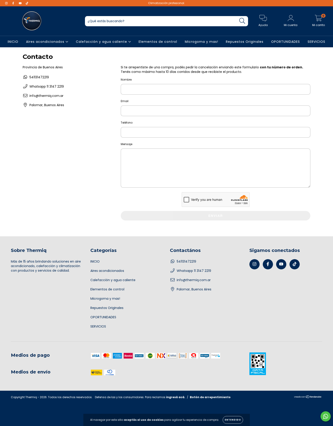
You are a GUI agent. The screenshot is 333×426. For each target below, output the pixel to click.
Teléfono (127, 122)
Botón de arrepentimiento (210, 397)
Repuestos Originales (244, 41)
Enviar (215, 216)
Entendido (233, 419)
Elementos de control (158, 41)
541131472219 (39, 77)
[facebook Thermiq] (13, 3)
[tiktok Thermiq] (27, 3)
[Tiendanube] (308, 397)
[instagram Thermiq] (6, 3)
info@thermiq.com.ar (46, 95)
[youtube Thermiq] (20, 3)
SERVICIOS (316, 41)
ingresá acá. (175, 397)
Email (124, 101)
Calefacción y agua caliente (102, 41)
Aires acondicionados (45, 41)
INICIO (13, 41)
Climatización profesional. (166, 3)
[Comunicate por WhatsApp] (326, 416)
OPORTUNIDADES (285, 41)
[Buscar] (242, 21)
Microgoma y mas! (201, 41)
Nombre (126, 79)
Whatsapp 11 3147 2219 (46, 86)
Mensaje (126, 144)
